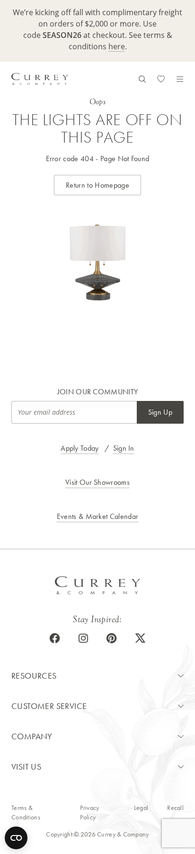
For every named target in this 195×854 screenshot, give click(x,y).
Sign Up (160, 412)
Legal (141, 807)
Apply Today (80, 448)
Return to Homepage (97, 185)
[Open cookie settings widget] (16, 838)
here (116, 46)
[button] (97, 675)
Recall (175, 807)
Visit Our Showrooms (97, 482)
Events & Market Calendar (98, 516)
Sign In (123, 448)
